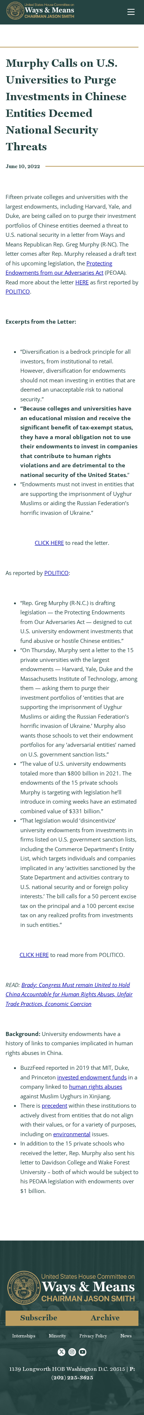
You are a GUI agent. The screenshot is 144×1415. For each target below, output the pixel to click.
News (126, 1336)
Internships (23, 1336)
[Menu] (131, 12)
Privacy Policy (93, 1336)
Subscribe (38, 1317)
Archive (105, 1317)
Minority (57, 1336)
